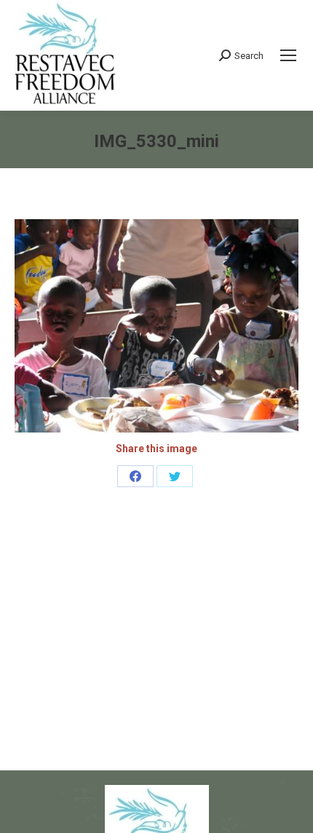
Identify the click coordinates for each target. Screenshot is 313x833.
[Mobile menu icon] (288, 55)
